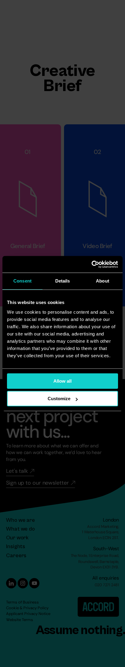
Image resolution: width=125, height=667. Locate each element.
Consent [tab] (22, 280)
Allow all (62, 381)
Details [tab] (62, 280)
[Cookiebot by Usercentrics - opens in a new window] (91, 264)
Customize (59, 398)
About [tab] (102, 280)
